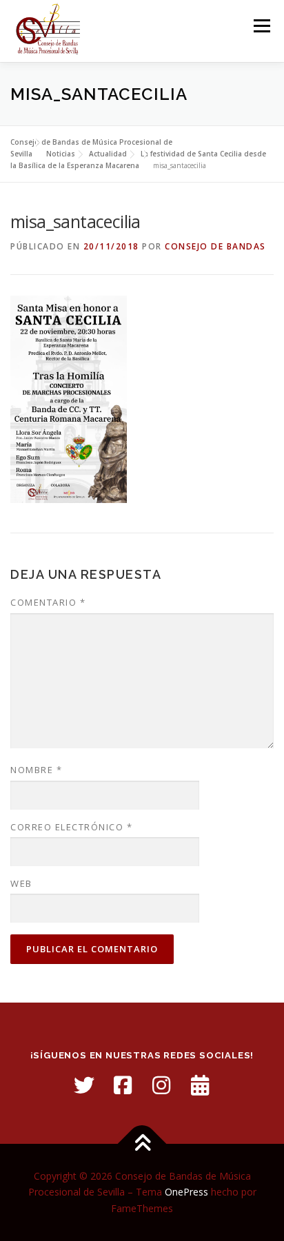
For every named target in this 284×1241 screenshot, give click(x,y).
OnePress (186, 1191)
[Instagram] (161, 1085)
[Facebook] (122, 1085)
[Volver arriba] (142, 1143)
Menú (261, 26)
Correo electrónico (71, 827)
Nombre (36, 769)
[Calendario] (200, 1085)
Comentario (47, 602)
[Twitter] (84, 1085)
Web (21, 883)
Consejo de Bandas (215, 246)
